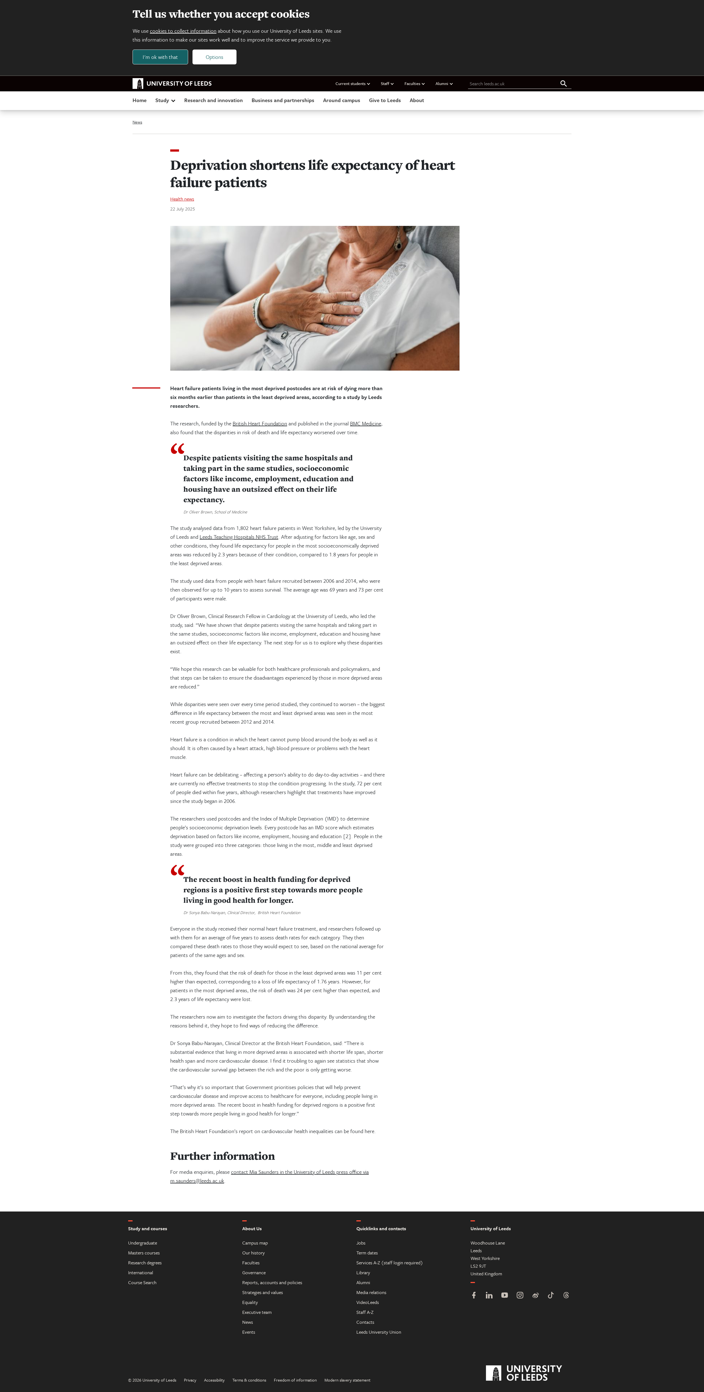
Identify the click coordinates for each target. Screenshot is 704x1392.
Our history (253, 1252)
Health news (182, 198)
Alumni (442, 83)
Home (140, 100)
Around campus (341, 100)
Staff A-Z (364, 1312)
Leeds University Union (378, 1331)
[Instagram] (520, 1296)
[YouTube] (504, 1296)
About (417, 100)
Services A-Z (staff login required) (389, 1262)
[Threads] (566, 1296)
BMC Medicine (365, 423)
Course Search (142, 1282)
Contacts (365, 1322)
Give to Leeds (385, 100)
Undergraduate (142, 1242)
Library (363, 1272)
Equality (250, 1302)
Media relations (371, 1292)
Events (248, 1331)
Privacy (190, 1380)
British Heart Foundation (260, 423)
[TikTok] (550, 1296)
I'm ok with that (160, 57)
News (137, 122)
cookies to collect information (183, 30)
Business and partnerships (283, 100)
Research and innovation (213, 100)
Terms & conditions (249, 1380)
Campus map (255, 1242)
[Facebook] (473, 1296)
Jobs (360, 1242)
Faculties (412, 83)
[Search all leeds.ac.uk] (563, 84)
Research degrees (145, 1262)
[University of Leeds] (531, 1373)
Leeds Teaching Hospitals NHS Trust (239, 536)
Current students (350, 83)
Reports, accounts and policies (272, 1282)
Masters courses (144, 1252)
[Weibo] (535, 1296)
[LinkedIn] (489, 1296)
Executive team (257, 1312)
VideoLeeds (367, 1302)
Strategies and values (262, 1292)
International (140, 1272)
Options (214, 57)
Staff (385, 83)
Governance (254, 1272)
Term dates (367, 1252)
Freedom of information (295, 1380)
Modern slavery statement (347, 1380)
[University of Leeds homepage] (172, 83)
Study (162, 100)
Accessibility (214, 1380)
